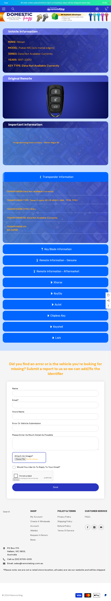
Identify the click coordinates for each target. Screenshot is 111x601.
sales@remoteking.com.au (28, 563)
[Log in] (97, 9)
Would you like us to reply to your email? (38, 467)
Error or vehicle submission (26, 423)
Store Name (18, 411)
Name (15, 388)
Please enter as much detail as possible (32, 435)
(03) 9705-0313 (23, 559)
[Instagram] (94, 527)
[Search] (13, 9)
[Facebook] (87, 527)
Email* (15, 400)
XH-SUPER (12, 229)
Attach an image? (23, 456)
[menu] (3, 9)
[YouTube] (101, 527)
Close (109, 12)
